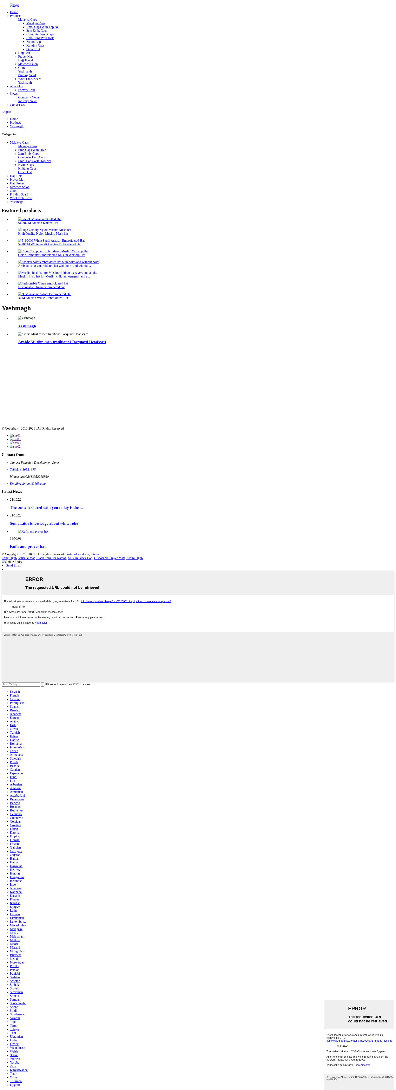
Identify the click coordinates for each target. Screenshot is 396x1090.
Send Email (13, 565)
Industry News (27, 101)
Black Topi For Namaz (51, 558)
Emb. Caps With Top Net (42, 27)
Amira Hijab (134, 558)
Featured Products (77, 554)
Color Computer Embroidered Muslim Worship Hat (51, 255)
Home (14, 12)
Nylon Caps (34, 41)
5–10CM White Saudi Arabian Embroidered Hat (49, 244)
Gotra (22, 67)
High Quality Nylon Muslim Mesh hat (43, 233)
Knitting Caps (35, 45)
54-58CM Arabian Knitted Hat (38, 223)
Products (15, 16)
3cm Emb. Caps (36, 30)
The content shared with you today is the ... (46, 507)
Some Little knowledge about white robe (44, 523)
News (14, 93)
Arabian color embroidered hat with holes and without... (54, 265)
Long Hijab (9, 558)
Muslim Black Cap (80, 558)
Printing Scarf (27, 75)
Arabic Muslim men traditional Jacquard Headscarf (62, 342)
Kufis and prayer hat (28, 546)
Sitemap (96, 554)
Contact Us (17, 105)
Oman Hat (33, 49)
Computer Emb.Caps (40, 34)
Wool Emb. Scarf (29, 79)
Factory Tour (26, 90)
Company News (28, 97)
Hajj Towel (25, 60)
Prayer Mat (25, 56)
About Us (16, 86)
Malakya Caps (27, 19)
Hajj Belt (24, 53)
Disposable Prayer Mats (109, 558)
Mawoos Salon (28, 64)
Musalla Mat (26, 558)
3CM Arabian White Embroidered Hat (43, 298)
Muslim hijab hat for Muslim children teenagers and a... (54, 276)
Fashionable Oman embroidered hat (41, 287)
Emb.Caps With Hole (40, 38)
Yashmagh (25, 71)
